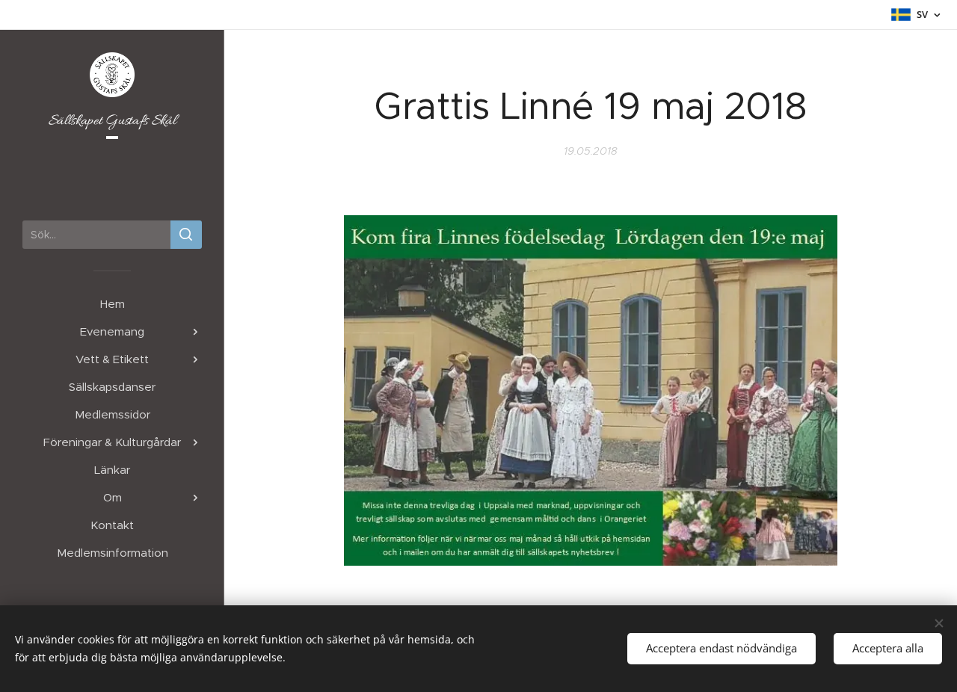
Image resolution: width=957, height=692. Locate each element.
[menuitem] (112, 303)
